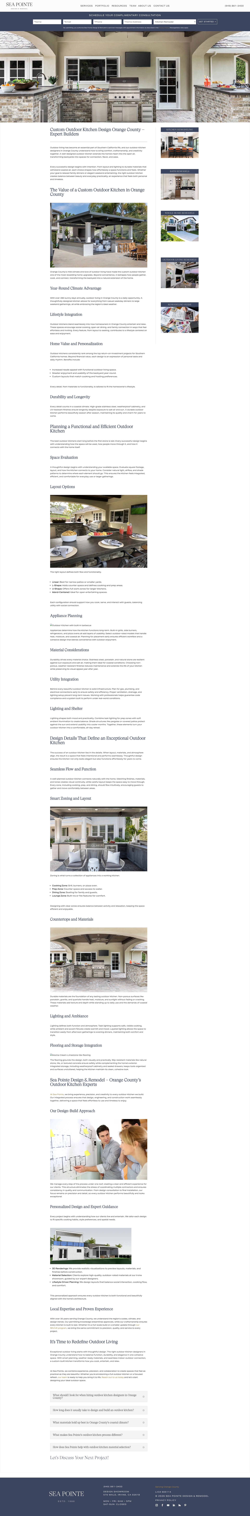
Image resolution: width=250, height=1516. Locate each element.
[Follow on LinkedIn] (173, 1505)
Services (86, 6)
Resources (119, 6)
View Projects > (179, 162)
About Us (144, 6)
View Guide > (179, 336)
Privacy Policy (164, 28)
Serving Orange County (167, 1487)
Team (132, 6)
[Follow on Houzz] (179, 1505)
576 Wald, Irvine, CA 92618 (121, 1495)
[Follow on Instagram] (156, 1505)
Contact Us (162, 6)
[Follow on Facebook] (162, 1505)
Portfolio (102, 6)
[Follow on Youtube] (168, 1505)
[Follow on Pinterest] (185, 1505)
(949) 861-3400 (234, 6)
